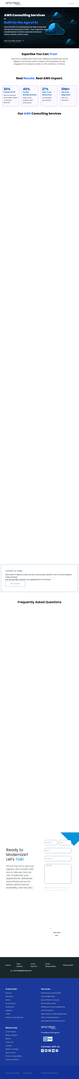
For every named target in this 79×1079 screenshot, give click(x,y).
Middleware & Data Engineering (53, 1007)
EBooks (8, 1039)
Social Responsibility (50, 965)
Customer (9, 1042)
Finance (8, 993)
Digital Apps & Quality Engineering (54, 1014)
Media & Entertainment (14, 1017)
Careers (9, 1045)
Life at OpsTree (34, 965)
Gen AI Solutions (47, 1010)
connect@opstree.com (51, 815)
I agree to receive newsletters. (61, 929)
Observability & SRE (48, 1003)
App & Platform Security (50, 1000)
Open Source (11, 1052)
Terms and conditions (13, 1073)
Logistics (9, 1010)
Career (8, 965)
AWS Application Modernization (53, 1021)
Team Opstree (20, 965)
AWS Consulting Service (50, 1017)
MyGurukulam (68, 965)
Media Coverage (12, 1049)
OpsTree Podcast (12, 1059)
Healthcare (10, 1007)
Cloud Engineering (48, 996)
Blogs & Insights (11, 1035)
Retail (8, 1000)
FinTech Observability (14, 1056)
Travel (8, 1014)
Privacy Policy (27, 1073)
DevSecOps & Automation (51, 993)
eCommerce (10, 1003)
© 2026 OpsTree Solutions (49, 1073)
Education (9, 996)
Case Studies (11, 1032)
